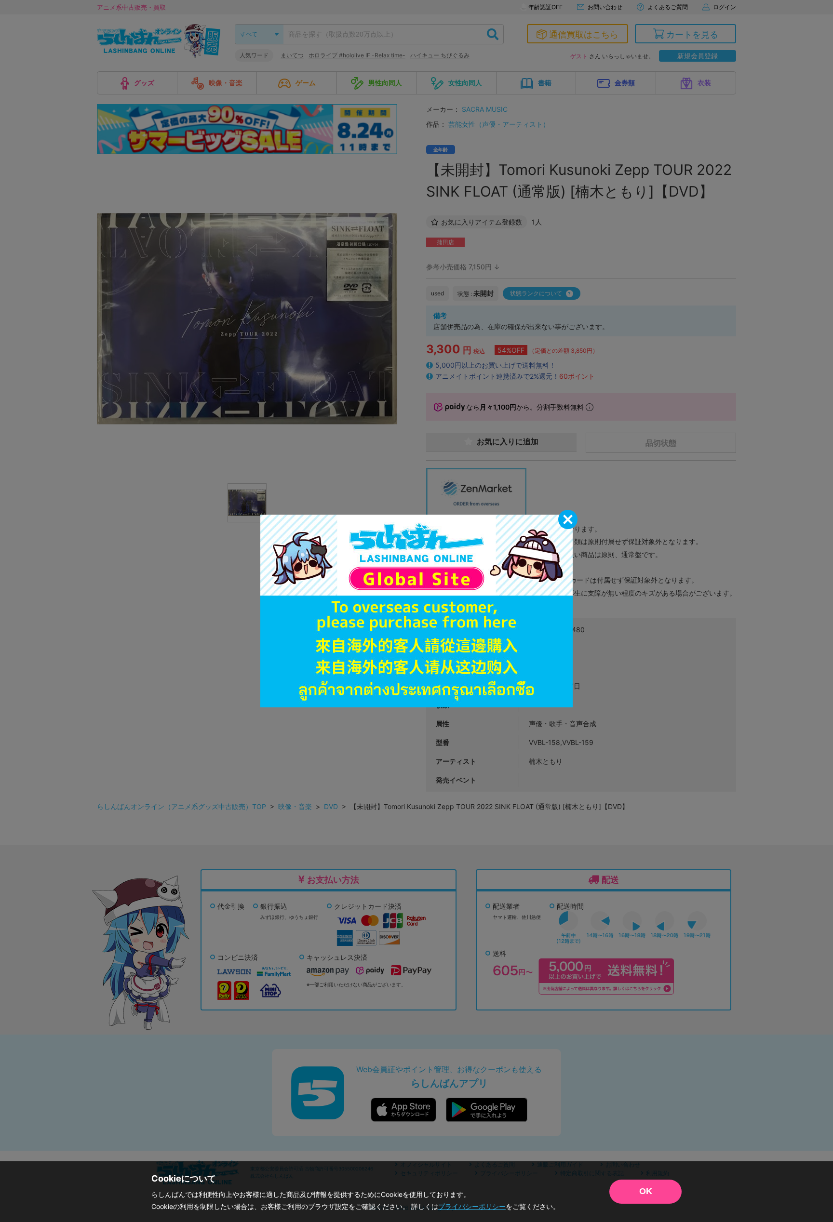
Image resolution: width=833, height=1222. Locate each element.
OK (645, 1191)
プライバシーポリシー (472, 1206)
